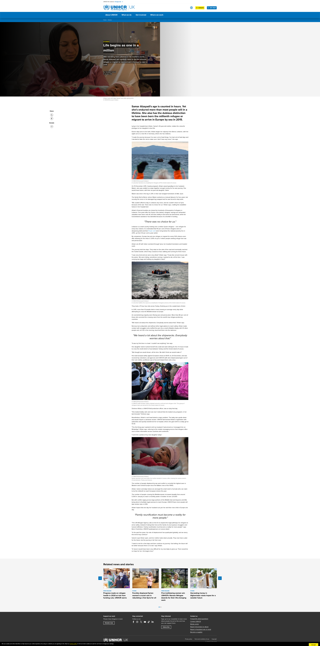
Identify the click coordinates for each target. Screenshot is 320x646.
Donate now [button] (109, 623)
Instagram (137, 622)
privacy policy (73, 643)
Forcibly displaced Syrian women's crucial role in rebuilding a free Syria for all (144, 595)
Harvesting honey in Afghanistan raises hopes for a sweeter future (203, 595)
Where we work (156, 14)
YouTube (145, 622)
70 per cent (152, 231)
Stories (110, 20)
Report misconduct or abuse (199, 627)
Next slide (220, 578)
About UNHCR (111, 14)
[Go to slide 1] (159, 607)
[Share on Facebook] (51, 118)
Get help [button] (213, 8)
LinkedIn (153, 622)
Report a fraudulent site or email (200, 629)
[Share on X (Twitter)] (51, 114)
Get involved (141, 14)
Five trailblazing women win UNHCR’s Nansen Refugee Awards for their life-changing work (173, 596)
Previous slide (100, 578)
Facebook (133, 622)
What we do (127, 14)
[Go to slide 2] (161, 607)
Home (104, 20)
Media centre (194, 624)
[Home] (115, 7)
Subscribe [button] (166, 627)
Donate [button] (201, 8)
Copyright (214, 639)
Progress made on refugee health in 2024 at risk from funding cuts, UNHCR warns (115, 595)
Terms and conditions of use (202, 639)
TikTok (149, 622)
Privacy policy (188, 639)
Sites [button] (191, 7)
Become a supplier (196, 632)
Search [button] (186, 7)
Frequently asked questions (199, 619)
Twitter (141, 622)
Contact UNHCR (195, 621)
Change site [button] (118, 1)
